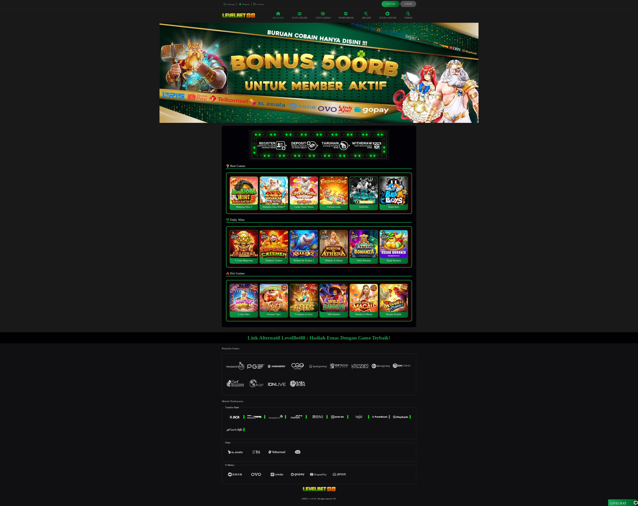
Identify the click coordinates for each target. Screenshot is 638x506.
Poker (408, 18)
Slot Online (300, 18)
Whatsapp (231, 4)
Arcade (366, 18)
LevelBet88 (312, 499)
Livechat (260, 4)
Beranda (278, 18)
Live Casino (323, 18)
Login (408, 4)
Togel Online (387, 18)
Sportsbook (346, 18)
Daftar (390, 4)
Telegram (246, 4)
